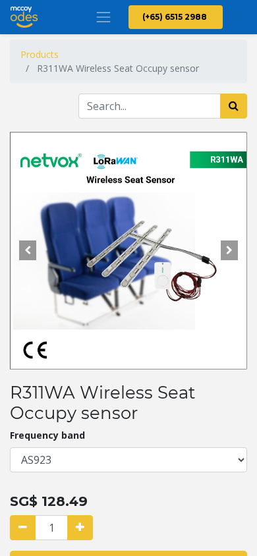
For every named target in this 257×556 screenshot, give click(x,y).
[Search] (233, 106)
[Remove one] (23, 527)
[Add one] (80, 527)
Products (39, 54)
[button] (27, 250)
